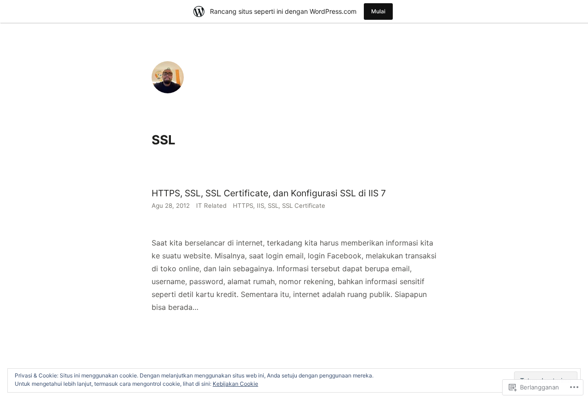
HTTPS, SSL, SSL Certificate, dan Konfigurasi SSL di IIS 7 (269, 193)
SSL (273, 205)
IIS (260, 205)
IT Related (211, 205)
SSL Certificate (303, 205)
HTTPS (243, 205)
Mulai (378, 11)
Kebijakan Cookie (235, 383)
